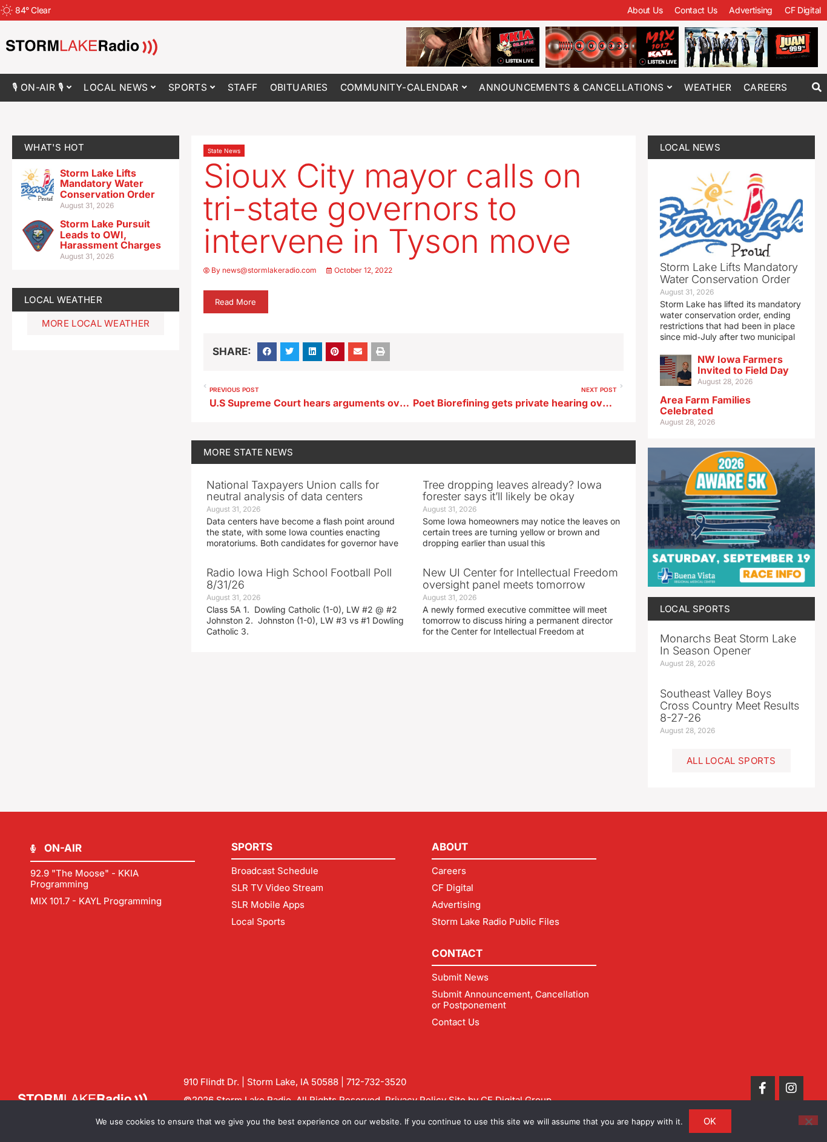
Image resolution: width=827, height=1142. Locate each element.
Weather (707, 87)
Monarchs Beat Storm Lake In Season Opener (728, 644)
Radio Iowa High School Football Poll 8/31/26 (299, 578)
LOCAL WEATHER (63, 299)
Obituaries (299, 87)
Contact (457, 953)
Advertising (751, 10)
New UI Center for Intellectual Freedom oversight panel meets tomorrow (520, 578)
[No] (808, 1120)
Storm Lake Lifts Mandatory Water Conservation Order (107, 183)
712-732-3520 (376, 1082)
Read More (235, 302)
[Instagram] (791, 1088)
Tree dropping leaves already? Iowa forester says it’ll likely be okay (512, 490)
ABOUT (450, 847)
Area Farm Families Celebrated (705, 405)
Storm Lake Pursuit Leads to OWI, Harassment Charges (110, 234)
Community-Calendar (399, 87)
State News (224, 150)
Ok (710, 1121)
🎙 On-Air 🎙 (38, 87)
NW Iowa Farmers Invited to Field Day (743, 364)
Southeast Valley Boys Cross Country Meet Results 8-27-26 (729, 705)
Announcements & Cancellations (571, 87)
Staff (243, 87)
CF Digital (803, 10)
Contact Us (695, 10)
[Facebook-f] (763, 1088)
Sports (187, 87)
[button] (816, 87)
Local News (116, 87)
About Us (645, 10)
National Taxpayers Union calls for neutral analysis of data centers (292, 490)
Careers (765, 87)
